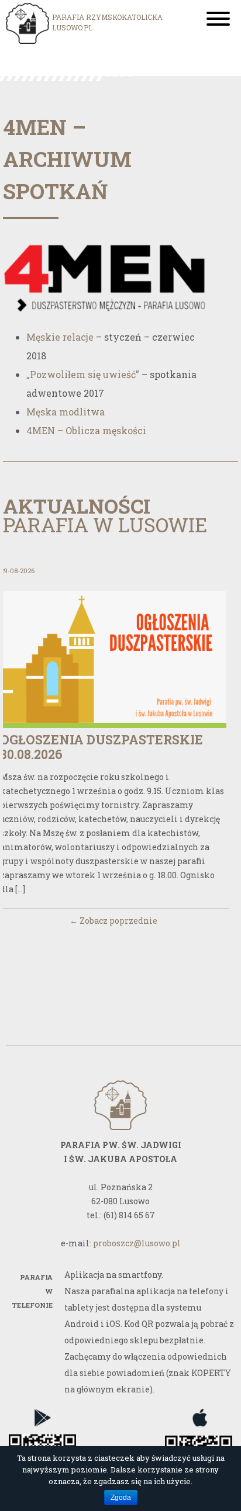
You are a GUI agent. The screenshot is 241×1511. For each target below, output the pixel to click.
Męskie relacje (60, 337)
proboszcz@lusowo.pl (137, 1243)
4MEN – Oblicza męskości (86, 430)
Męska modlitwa (65, 412)
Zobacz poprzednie (113, 920)
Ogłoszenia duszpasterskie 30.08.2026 (101, 747)
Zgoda (121, 1497)
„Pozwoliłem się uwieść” (82, 374)
